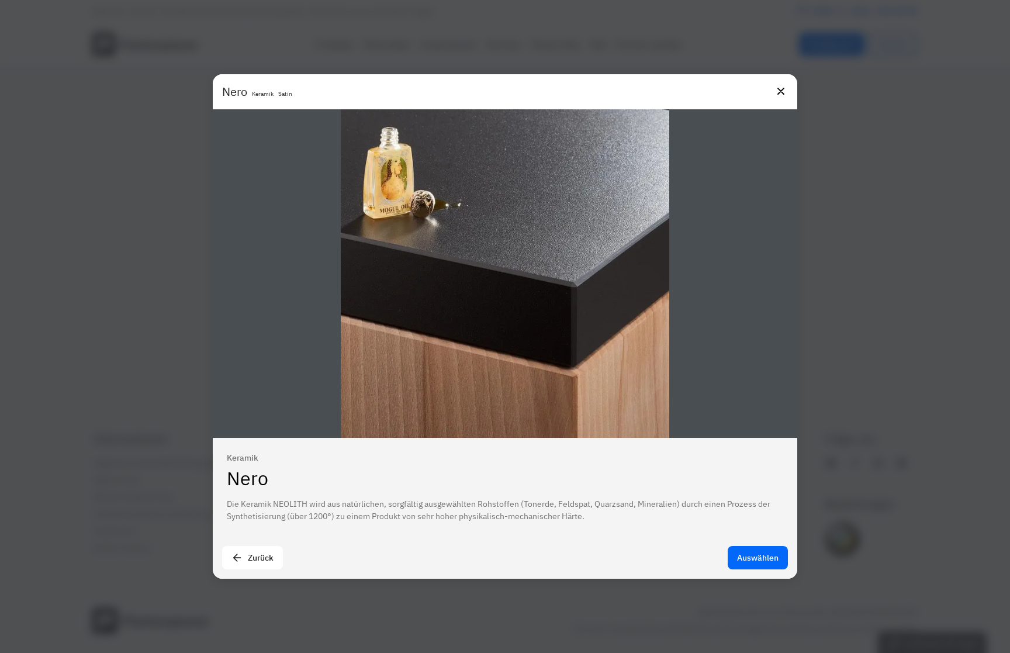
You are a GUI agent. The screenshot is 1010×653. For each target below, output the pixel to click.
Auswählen (758, 557)
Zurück (261, 557)
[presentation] (505, 326)
